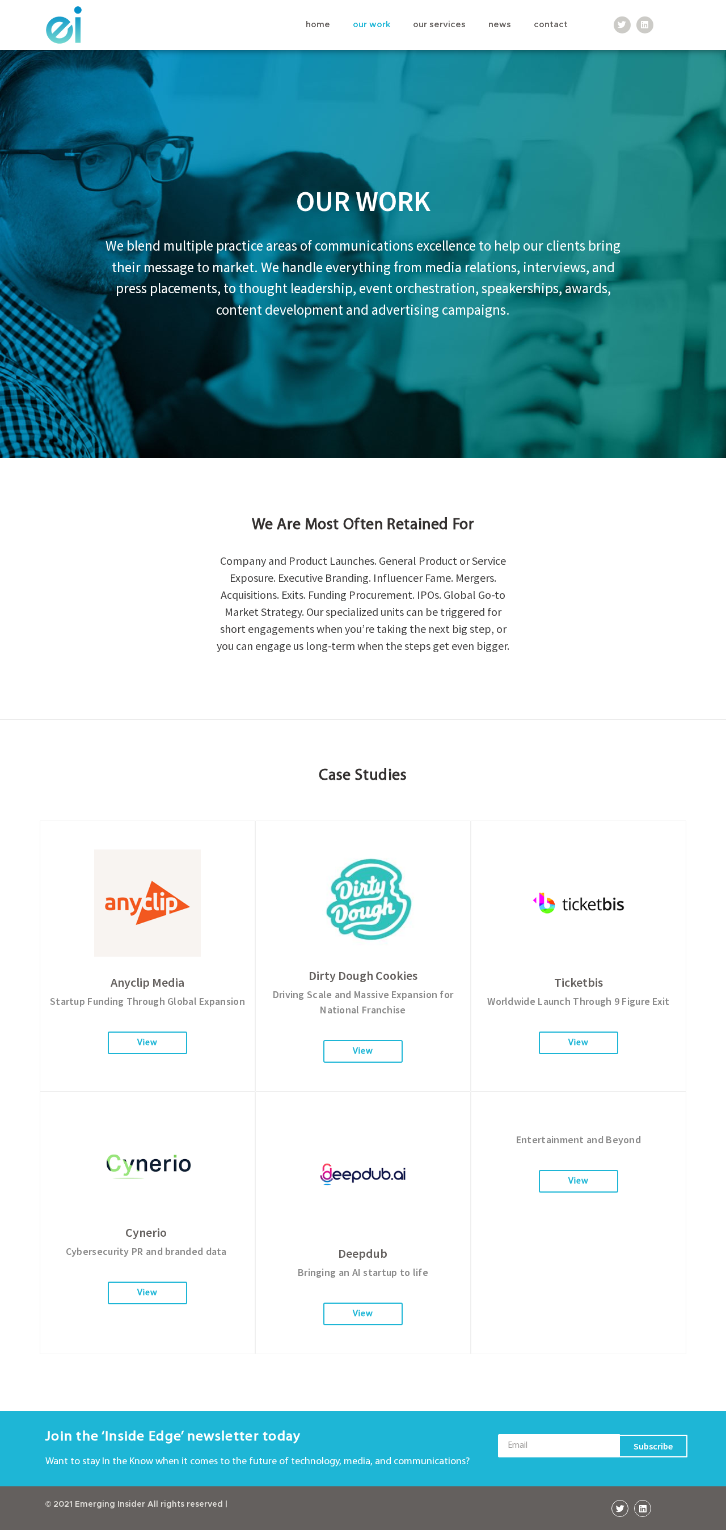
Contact (551, 24)
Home (318, 24)
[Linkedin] (644, 24)
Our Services (439, 24)
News (499, 24)
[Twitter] (622, 24)
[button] (147, 1043)
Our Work (371, 24)
